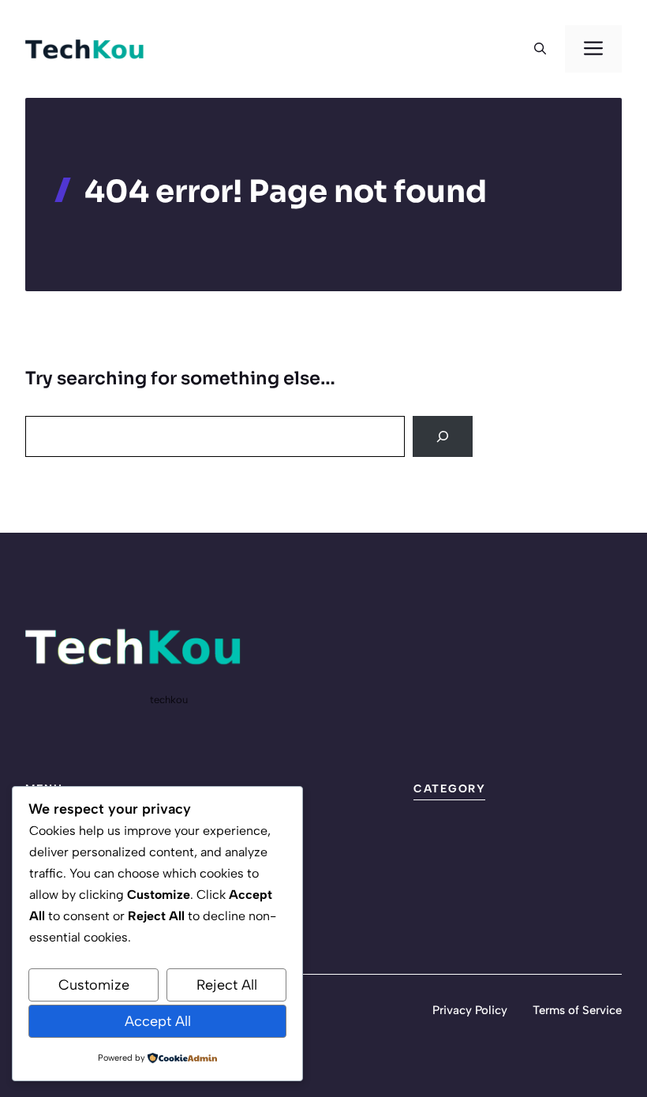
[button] (540, 49)
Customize (93, 985)
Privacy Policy (469, 1010)
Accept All (158, 1021)
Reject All (226, 985)
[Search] (443, 436)
